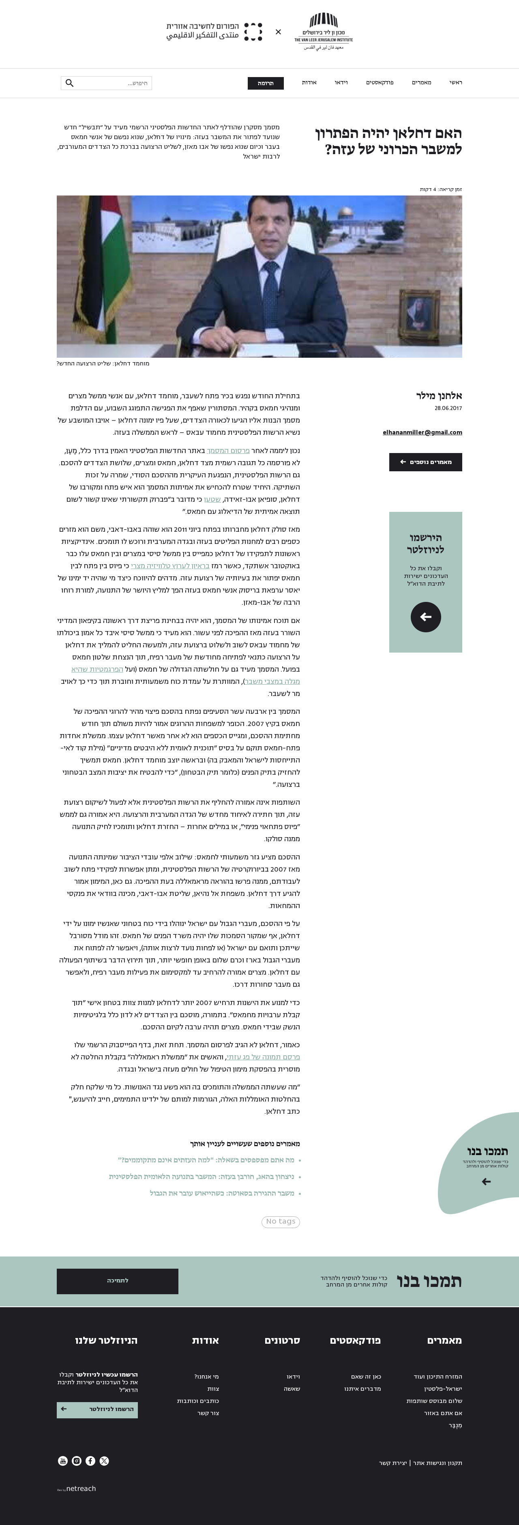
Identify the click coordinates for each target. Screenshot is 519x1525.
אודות (309, 83)
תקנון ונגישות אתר (437, 1463)
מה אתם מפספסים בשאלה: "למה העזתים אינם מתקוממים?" (206, 1160)
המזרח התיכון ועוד (438, 1376)
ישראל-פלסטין (443, 1389)
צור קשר (208, 1413)
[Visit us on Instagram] (76, 1464)
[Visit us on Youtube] (63, 1464)
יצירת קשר (393, 1463)
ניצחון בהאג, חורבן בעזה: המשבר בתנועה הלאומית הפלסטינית (201, 1177)
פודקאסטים (380, 83)
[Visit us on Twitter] (103, 1464)
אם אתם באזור (443, 1413)
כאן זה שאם (366, 1376)
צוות (213, 1389)
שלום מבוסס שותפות (434, 1401)
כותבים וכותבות (198, 1401)
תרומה (266, 83)
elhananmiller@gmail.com (422, 432)
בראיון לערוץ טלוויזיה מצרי (170, 566)
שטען (212, 499)
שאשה (292, 1389)
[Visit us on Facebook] (90, 1464)
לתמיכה (118, 1280)
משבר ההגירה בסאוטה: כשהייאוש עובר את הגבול (222, 1194)
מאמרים (421, 83)
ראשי (456, 83)
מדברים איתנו (362, 1389)
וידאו (341, 83)
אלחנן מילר (439, 396)
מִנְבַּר (455, 1425)
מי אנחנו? (207, 1376)
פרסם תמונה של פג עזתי (263, 1057)
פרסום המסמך (228, 451)
